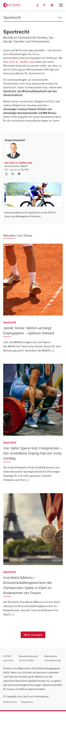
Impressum (27, 701)
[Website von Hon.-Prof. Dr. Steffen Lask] (20, 173)
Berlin (24, 166)
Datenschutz (10, 701)
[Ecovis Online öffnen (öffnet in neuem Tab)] (37, 5)
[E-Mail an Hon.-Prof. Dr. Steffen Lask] (13, 173)
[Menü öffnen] (61, 5)
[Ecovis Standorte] (44, 5)
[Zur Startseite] (12, 4)
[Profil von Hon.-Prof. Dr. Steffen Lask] (7, 173)
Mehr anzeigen (33, 634)
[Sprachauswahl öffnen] (52, 5)
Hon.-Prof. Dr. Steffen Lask (18, 61)
